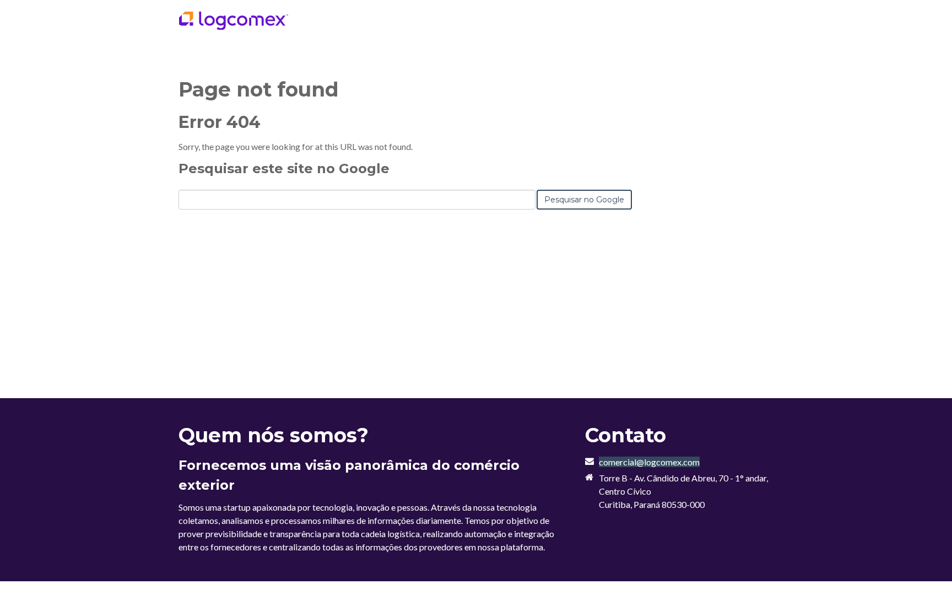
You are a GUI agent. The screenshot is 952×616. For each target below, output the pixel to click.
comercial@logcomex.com (649, 462)
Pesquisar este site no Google (284, 168)
